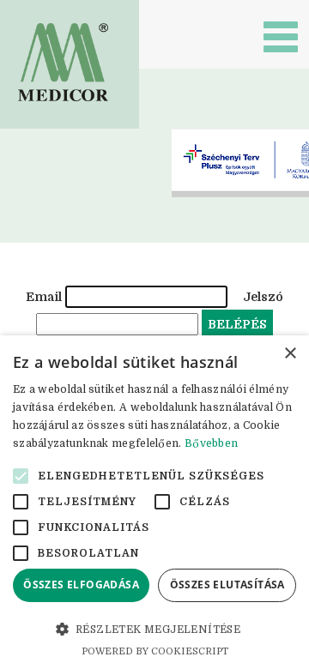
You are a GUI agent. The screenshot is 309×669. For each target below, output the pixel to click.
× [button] (289, 353)
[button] (154, 628)
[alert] (154, 502)
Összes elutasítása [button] (227, 584)
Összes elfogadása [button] (81, 584)
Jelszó (263, 297)
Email (44, 297)
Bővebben (211, 443)
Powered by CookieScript (155, 651)
